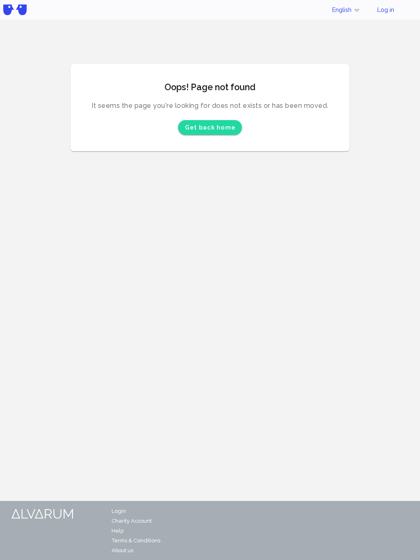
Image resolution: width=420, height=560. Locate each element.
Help (117, 531)
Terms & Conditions (136, 540)
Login (119, 511)
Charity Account (132, 521)
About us (122, 550)
